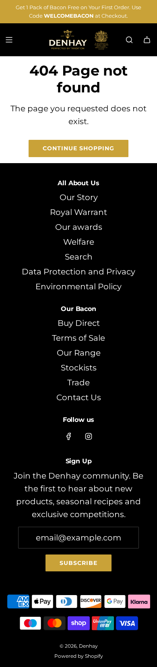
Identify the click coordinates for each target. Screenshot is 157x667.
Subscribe (78, 563)
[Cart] (147, 40)
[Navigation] (9, 40)
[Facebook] (69, 436)
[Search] (129, 40)
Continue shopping (78, 148)
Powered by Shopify (78, 656)
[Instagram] (88, 436)
